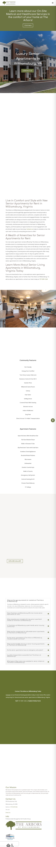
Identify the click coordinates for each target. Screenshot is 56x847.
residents (35, 191)
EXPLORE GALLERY (15, 561)
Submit (43, 731)
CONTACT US (27, 71)
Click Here (28, 25)
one (44, 188)
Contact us (29, 229)
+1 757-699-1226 (13, 807)
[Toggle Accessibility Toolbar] (53, 420)
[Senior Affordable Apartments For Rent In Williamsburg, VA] (28, 535)
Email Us (8, 812)
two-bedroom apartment (13, 191)
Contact (8, 695)
